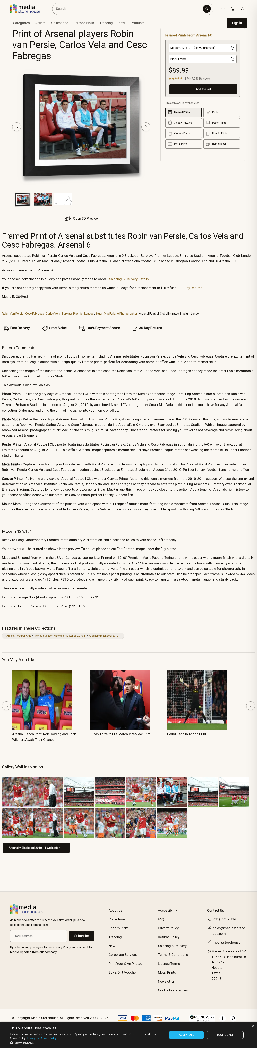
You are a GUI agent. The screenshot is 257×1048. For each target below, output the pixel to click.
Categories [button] (21, 23)
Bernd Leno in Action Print (186, 734)
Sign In (237, 23)
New (121, 23)
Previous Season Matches (49, 635)
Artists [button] (40, 23)
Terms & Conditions (173, 955)
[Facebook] (222, 1020)
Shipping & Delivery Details (129, 279)
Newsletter (166, 981)
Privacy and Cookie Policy (42, 1038)
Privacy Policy (168, 928)
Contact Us (215, 910)
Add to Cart (203, 89)
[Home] (28, 8)
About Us (115, 910)
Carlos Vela (53, 313)
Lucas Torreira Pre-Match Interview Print (120, 734)
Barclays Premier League (78, 313)
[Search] (207, 9)
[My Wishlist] (223, 8)
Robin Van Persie (12, 313)
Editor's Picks (84, 23)
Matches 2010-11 (76, 635)
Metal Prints (167, 972)
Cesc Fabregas (34, 313)
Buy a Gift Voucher (123, 972)
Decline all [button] (225, 1035)
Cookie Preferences (173, 990)
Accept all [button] (186, 1035)
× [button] (252, 1026)
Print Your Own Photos (126, 964)
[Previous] (16, 126)
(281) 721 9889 (224, 919)
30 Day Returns (190, 288)
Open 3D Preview (85, 218)
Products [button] (138, 23)
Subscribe (81, 936)
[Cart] (232, 8)
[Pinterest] (233, 1020)
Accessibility (167, 910)
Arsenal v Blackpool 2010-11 (105, 635)
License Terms (169, 964)
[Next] (145, 126)
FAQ (161, 919)
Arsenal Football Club (18, 635)
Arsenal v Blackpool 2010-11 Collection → (36, 848)
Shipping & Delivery (172, 946)
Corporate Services (123, 955)
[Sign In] (242, 8)
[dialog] (128, 1035)
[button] (86, 1042)
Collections (59, 23)
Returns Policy (168, 937)
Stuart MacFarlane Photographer (116, 313)
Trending (106, 23)
